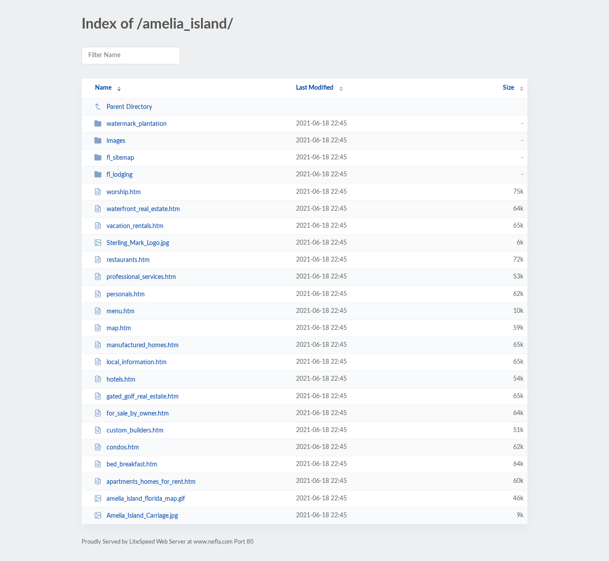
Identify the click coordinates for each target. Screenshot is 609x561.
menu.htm (121, 311)
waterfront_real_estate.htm (143, 209)
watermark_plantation (137, 124)
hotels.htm (121, 379)
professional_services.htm (141, 277)
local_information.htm (137, 362)
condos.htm (123, 448)
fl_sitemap (120, 158)
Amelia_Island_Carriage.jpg (142, 516)
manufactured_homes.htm (143, 345)
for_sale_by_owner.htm (138, 414)
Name (103, 88)
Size (508, 88)
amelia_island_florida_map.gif (146, 499)
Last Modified (314, 88)
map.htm (119, 328)
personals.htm (126, 294)
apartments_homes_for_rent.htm (151, 481)
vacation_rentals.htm (135, 226)
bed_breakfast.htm (132, 464)
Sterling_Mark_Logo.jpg (138, 243)
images (116, 141)
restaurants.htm (128, 260)
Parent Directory (129, 107)
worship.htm (124, 192)
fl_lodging (119, 175)
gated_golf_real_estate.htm (143, 397)
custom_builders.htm (135, 431)
